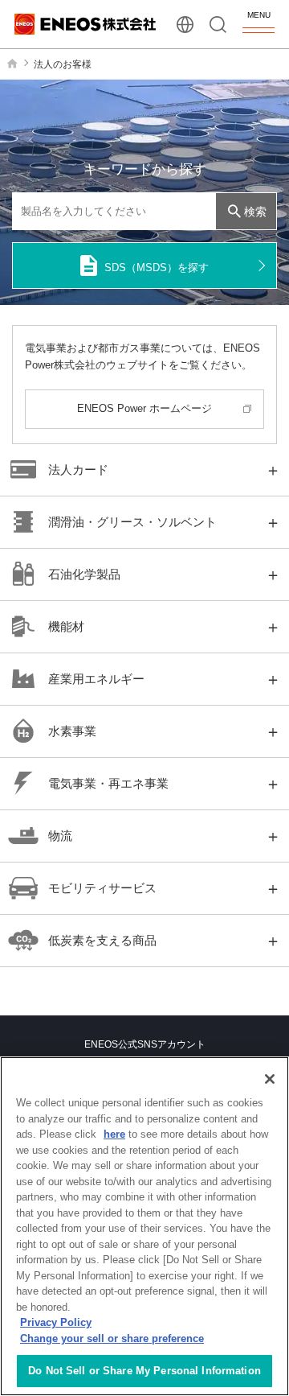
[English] (185, 24)
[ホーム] (12, 63)
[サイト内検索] (218, 24)
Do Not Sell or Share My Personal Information (144, 1371)
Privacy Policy (56, 1322)
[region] (144, 1226)
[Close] (269, 1079)
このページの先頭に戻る (264, 987)
